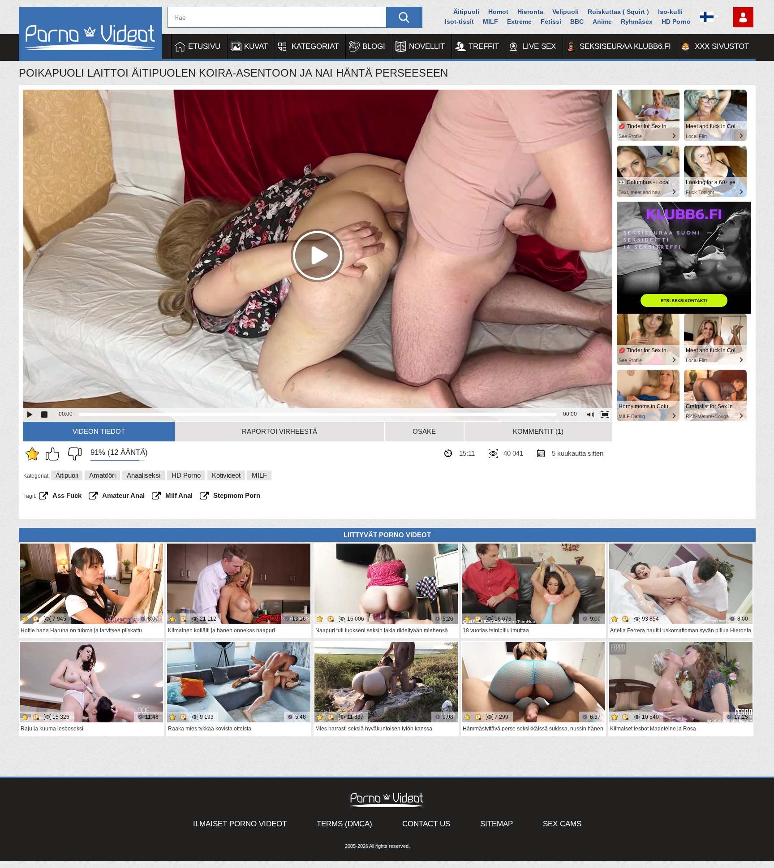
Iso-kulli (670, 11)
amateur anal (123, 495)
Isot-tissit (459, 21)
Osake (424, 431)
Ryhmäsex (637, 21)
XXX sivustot (722, 46)
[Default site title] (90, 34)
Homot (498, 11)
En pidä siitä (73, 454)
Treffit (484, 46)
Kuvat (256, 46)
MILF (490, 21)
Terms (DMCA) (344, 824)
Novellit (427, 46)
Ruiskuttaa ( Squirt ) (618, 11)
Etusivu (204, 46)
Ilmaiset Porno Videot (240, 824)
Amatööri (102, 475)
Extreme (519, 21)
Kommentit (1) (538, 431)
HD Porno (676, 21)
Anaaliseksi (143, 475)
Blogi (373, 46)
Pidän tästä (55, 454)
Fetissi (551, 21)
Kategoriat (315, 46)
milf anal (179, 495)
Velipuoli (565, 11)
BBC (577, 21)
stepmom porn (236, 495)
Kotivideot (226, 475)
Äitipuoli (466, 11)
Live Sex (539, 46)
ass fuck (67, 495)
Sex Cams (562, 824)
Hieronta (530, 11)
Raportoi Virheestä (279, 431)
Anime (602, 21)
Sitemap (496, 824)
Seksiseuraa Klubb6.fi (625, 46)
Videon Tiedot (99, 431)
